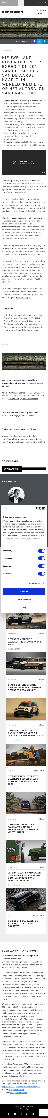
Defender (6, 3)
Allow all (24, 591)
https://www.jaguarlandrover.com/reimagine (21, 1086)
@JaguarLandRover (18, 1092)
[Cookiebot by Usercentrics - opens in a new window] (34, 508)
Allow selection (24, 599)
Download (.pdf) (12, 469)
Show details (34, 584)
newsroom (39, 12)
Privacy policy (24, 1109)
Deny (24, 607)
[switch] (41, 558)
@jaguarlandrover (16, 1089)
